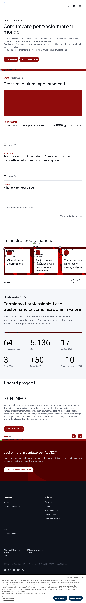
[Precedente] (73, 436)
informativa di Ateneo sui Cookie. (35, 593)
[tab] (6, 436)
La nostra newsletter (29, 59)
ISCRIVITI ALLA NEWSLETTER (20, 470)
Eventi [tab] (6, 78)
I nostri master (11, 59)
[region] (43, 588)
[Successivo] (80, 436)
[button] (73, 282)
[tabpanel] (43, 149)
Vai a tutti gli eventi (69, 216)
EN (74, 6)
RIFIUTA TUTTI (60, 598)
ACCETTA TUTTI (75, 598)
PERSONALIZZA (8, 598)
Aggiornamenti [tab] (17, 78)
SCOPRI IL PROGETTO (14, 429)
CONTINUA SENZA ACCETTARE (75, 577)
